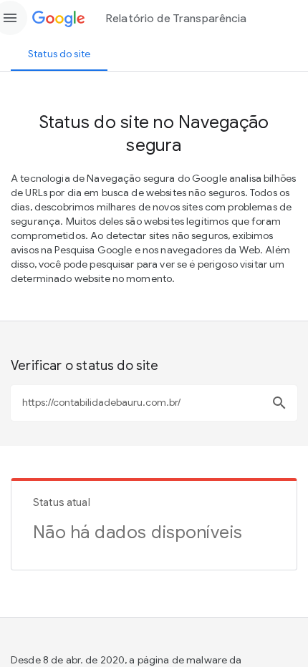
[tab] (59, 53)
